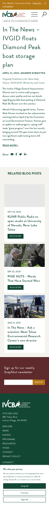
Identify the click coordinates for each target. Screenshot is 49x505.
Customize (24, 493)
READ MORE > (11, 145)
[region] (24, 485)
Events (7, 435)
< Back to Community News (20, 21)
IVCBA (6, 448)
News (6, 431)
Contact (8, 452)
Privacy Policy (12, 456)
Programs (9, 439)
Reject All (24, 499)
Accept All (24, 486)
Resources (9, 443)
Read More (15, 236)
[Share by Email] (12, 154)
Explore (7, 426)
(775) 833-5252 (10, 413)
